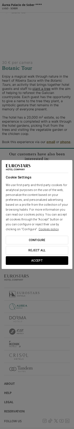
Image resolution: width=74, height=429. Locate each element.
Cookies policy (49, 229)
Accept (37, 260)
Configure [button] (37, 240)
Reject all (36, 250)
